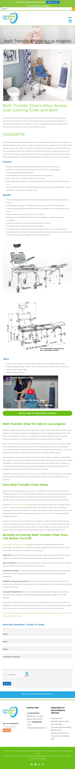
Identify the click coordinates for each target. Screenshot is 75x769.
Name (5, 634)
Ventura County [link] (40, 751)
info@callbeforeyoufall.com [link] (37, 728)
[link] (10, 18)
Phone (6, 649)
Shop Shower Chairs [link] (63, 613)
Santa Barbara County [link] (53, 751)
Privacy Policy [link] (47, 756)
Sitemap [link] (55, 756)
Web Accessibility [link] (64, 756)
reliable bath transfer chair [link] (16, 544)
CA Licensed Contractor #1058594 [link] (37, 6)
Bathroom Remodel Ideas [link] (12, 616)
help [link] (49, 605)
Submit (7, 683)
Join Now (7, 730)
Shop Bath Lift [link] (8, 613)
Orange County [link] (29, 751)
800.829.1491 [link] (37, 722)
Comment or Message (12, 657)
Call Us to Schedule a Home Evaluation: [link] (38, 2)
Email (5, 641)
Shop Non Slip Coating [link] (47, 613)
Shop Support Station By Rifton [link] (25, 613)
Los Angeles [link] (19, 751)
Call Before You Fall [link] (18, 504)
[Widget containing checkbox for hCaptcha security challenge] (16, 674)
